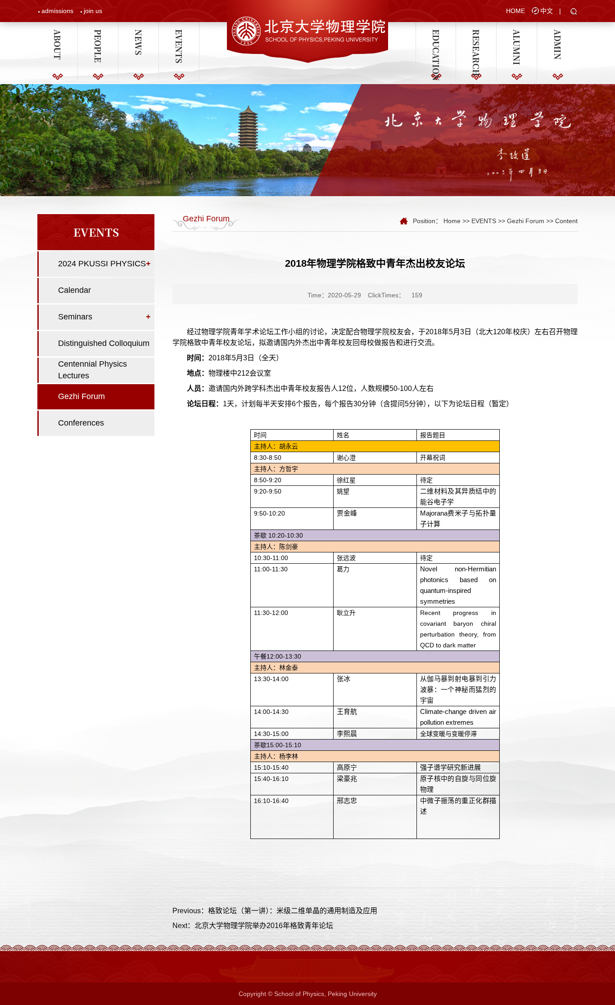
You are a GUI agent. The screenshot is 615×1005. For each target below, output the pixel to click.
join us (93, 10)
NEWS (139, 33)
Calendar (74, 290)
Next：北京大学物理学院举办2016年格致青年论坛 (252, 925)
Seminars (75, 316)
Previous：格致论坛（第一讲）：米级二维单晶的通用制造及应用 (274, 911)
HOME (515, 10)
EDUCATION (436, 33)
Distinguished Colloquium (103, 343)
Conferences (81, 422)
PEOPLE (98, 33)
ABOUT (57, 33)
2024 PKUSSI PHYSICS (102, 263)
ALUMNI (517, 33)
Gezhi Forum (81, 396)
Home (452, 220)
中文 (546, 10)
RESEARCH (476, 33)
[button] (574, 12)
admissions (57, 10)
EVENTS (179, 33)
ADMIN (557, 33)
